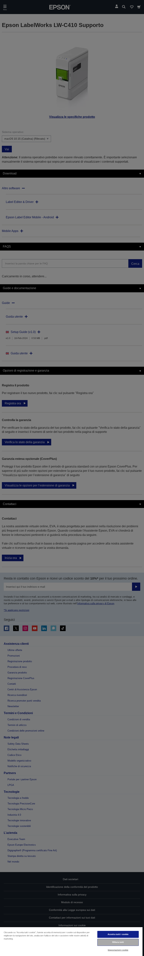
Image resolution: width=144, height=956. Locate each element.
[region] (71, 941)
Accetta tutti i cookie (118, 934)
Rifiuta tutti (118, 942)
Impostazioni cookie (118, 950)
